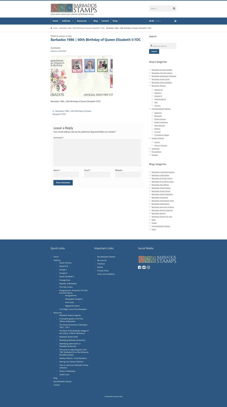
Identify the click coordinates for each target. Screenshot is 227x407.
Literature (155, 148)
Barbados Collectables (160, 175)
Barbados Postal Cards (161, 79)
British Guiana (160, 119)
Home (55, 21)
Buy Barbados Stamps (63, 381)
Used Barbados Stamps (161, 226)
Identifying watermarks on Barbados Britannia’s (70, 344)
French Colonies (160, 145)
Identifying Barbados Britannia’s (72, 340)
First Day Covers (66, 287)
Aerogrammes (71, 295)
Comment (58, 137)
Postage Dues (64, 280)
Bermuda (158, 116)
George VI (158, 96)
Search (154, 51)
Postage (155, 155)
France (157, 142)
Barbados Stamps (159, 86)
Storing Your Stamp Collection (71, 361)
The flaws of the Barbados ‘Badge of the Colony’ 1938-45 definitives (74, 331)
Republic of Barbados (68, 283)
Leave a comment (58, 51)
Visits (154, 229)
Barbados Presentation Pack (163, 201)
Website (118, 170)
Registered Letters (72, 306)
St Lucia (157, 132)
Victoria (157, 105)
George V (158, 93)
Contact (105, 21)
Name (56, 170)
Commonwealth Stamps (161, 109)
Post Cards (69, 302)
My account (102, 260)
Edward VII (158, 90)
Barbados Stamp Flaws (68, 337)
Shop (115, 21)
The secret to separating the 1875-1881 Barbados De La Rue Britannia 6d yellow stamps (73, 352)
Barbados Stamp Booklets (162, 82)
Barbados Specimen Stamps (163, 207)
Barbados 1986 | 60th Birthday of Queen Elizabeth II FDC (82, 28)
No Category (156, 152)
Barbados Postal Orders (161, 191)
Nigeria (157, 129)
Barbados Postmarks (160, 197)
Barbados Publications (160, 204)
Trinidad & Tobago (161, 135)
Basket (100, 267)
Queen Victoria (65, 263)
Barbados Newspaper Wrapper (164, 76)
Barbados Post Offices (160, 185)
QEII (156, 102)
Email (87, 170)
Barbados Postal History (161, 188)
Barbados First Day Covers (162, 73)
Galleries (66, 21)
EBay (153, 220)
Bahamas (158, 113)
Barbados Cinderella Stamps (163, 172)
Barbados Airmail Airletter (162, 70)
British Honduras (161, 122)
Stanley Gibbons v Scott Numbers (73, 358)
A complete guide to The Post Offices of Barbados (71, 319)
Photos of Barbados (67, 371)
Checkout (101, 263)
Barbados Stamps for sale (162, 216)
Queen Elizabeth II (66, 276)
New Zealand (159, 125)
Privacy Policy (103, 270)
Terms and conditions (106, 274)
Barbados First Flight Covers (163, 181)
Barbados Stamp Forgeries (162, 210)
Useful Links (64, 374)
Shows (154, 223)
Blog (96, 21)
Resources (82, 21)
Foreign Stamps (158, 138)
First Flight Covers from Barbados (73, 309)
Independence (160, 99)
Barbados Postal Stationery (162, 194)
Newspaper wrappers (74, 299)
